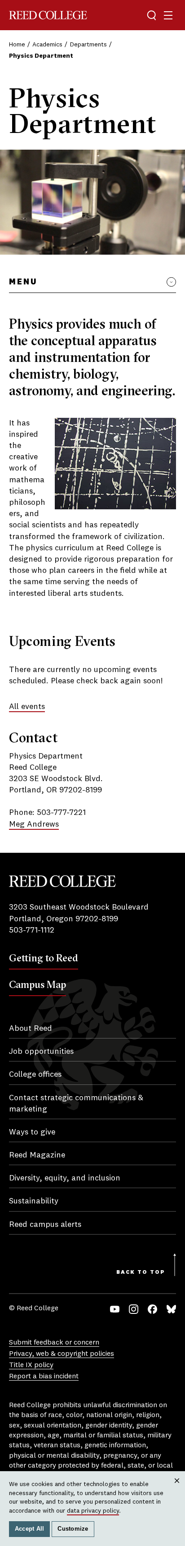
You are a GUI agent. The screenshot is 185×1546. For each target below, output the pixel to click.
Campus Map (37, 984)
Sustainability (33, 1201)
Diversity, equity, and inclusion (64, 1178)
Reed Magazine (37, 1155)
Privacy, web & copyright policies (61, 1354)
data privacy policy (93, 1511)
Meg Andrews (34, 824)
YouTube (114, 1309)
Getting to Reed (43, 957)
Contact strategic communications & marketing (76, 1103)
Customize (72, 1529)
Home (17, 44)
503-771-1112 (31, 930)
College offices (35, 1074)
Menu (23, 282)
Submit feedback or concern (54, 1342)
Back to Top (140, 1272)
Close (177, 1489)
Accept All (29, 1529)
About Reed (30, 1029)
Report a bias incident (44, 1376)
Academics (47, 44)
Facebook (152, 1309)
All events (27, 707)
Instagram (133, 1309)
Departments (88, 44)
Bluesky (171, 1309)
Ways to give (32, 1132)
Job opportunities (41, 1051)
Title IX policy (31, 1365)
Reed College (48, 15)
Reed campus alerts (45, 1225)
